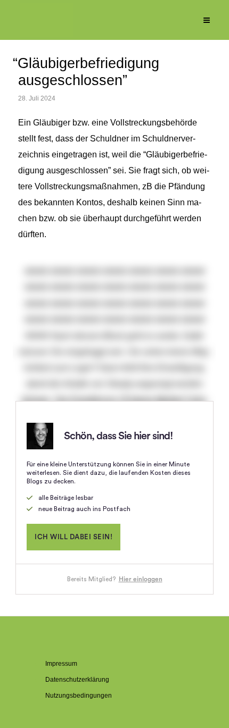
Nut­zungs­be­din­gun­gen (78, 695)
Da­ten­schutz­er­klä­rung (77, 679)
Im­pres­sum (61, 663)
